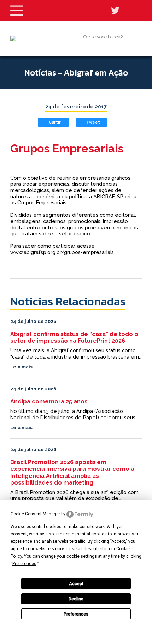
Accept (76, 583)
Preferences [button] (24, 563)
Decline (76, 598)
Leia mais (21, 367)
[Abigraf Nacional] (13, 38)
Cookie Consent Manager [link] (35, 513)
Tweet (93, 122)
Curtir (55, 122)
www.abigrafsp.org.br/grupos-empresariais (62, 252)
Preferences (76, 614)
